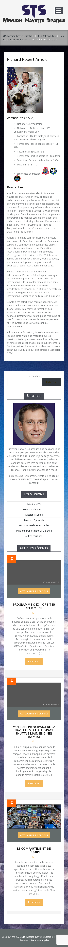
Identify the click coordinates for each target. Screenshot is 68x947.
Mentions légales (40, 940)
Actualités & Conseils (34, 591)
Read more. (34, 661)
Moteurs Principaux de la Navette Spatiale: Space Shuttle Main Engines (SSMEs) (34, 732)
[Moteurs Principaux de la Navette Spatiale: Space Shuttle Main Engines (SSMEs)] (34, 684)
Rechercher (34, 376)
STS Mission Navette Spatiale (18, 36)
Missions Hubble (34, 514)
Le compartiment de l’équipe (34, 850)
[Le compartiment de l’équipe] (34, 806)
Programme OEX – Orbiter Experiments (34, 606)
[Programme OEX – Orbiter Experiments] (34, 562)
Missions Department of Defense (34, 530)
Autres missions (33, 536)
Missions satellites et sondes (34, 525)
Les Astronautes (47, 36)
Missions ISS (34, 504)
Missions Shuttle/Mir (34, 509)
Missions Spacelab (34, 520)
